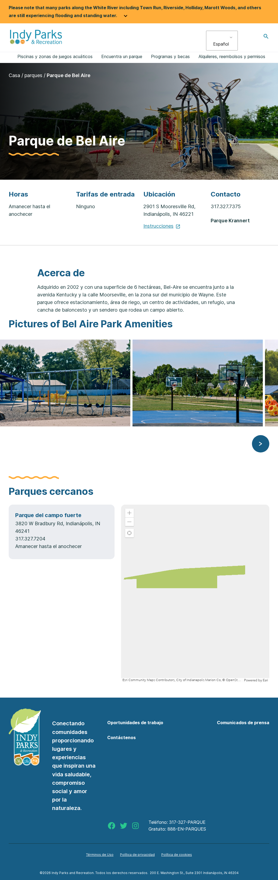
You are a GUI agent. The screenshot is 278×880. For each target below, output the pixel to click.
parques (33, 75)
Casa (14, 75)
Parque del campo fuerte (48, 515)
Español (221, 44)
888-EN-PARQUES (187, 829)
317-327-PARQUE (187, 822)
